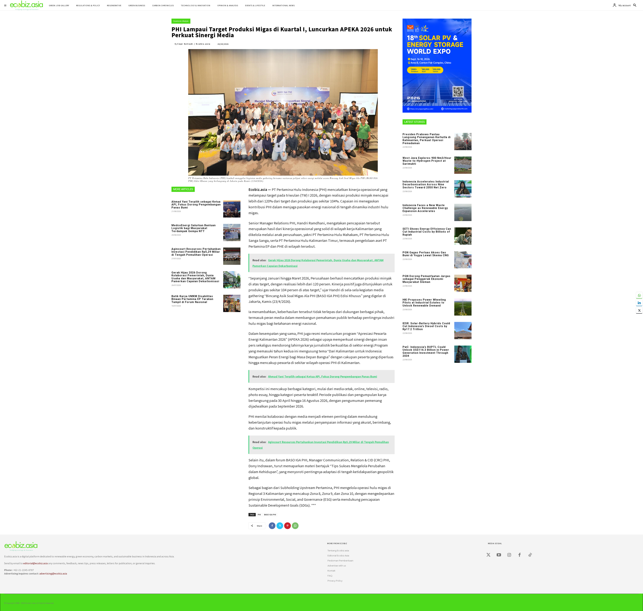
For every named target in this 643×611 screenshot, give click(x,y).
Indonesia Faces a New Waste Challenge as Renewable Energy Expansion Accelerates (425, 208)
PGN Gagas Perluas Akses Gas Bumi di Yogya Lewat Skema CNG (426, 254)
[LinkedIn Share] (639, 303)
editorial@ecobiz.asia (35, 563)
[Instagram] (509, 555)
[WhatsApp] (295, 525)
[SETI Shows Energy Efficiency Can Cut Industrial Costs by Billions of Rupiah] (463, 236)
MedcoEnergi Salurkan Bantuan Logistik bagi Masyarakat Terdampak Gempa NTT (193, 228)
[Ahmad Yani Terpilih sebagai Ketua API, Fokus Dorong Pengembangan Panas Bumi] (231, 209)
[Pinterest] (287, 525)
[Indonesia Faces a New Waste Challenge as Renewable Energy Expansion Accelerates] (463, 212)
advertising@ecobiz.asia (53, 573)
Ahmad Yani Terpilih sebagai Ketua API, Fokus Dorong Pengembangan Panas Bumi (196, 204)
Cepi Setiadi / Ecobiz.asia (193, 43)
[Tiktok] (530, 555)
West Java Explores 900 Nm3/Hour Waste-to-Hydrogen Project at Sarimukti (427, 160)
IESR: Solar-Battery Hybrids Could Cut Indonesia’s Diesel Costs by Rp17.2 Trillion (426, 326)
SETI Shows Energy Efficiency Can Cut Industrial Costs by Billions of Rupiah (427, 231)
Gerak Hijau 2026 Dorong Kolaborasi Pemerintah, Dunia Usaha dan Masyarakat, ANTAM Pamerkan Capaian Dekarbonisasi (195, 277)
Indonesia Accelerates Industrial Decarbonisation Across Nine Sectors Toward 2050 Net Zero (426, 184)
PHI (259, 514)
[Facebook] (272, 525)
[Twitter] (279, 525)
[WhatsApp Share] (639, 295)
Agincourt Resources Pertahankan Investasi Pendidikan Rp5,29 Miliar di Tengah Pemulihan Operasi (196, 251)
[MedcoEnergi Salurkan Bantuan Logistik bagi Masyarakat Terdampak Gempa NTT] (231, 232)
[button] (635, 5)
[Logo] (152, 546)
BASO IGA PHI (270, 514)
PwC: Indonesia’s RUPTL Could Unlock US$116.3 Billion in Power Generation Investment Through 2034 (426, 351)
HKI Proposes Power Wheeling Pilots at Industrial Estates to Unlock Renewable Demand (424, 302)
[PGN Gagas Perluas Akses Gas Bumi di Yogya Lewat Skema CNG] (463, 259)
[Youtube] (499, 555)
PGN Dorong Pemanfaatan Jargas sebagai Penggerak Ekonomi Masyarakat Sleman (426, 279)
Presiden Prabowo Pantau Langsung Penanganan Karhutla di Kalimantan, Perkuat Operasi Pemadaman (427, 139)
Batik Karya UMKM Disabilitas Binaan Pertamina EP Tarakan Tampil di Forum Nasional (192, 299)
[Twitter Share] (639, 310)
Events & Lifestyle (180, 21)
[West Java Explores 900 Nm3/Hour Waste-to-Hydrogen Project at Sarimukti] (463, 165)
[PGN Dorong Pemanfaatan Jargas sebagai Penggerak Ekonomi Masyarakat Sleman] (463, 283)
